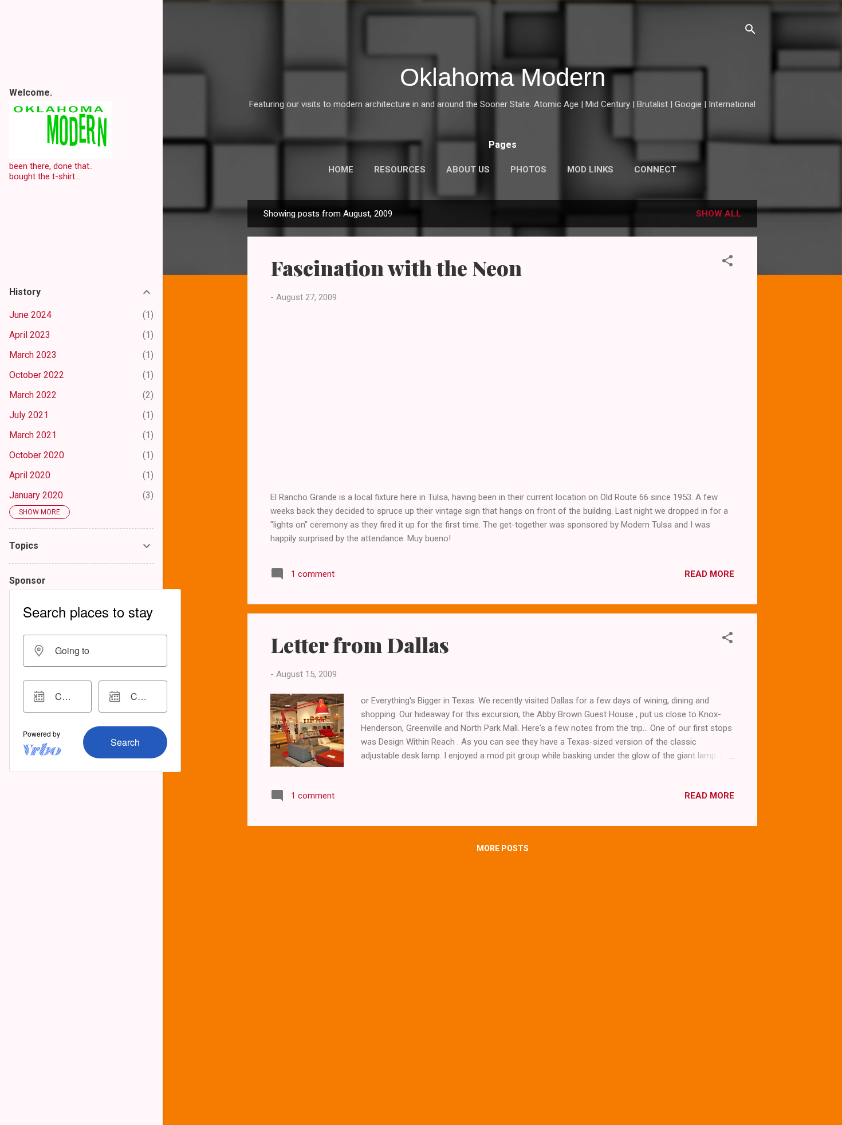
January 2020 (36, 495)
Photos (528, 169)
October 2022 (36, 374)
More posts (503, 848)
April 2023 (29, 334)
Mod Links (590, 169)
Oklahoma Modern (502, 77)
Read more (709, 574)
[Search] (750, 31)
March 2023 (33, 354)
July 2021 (29, 415)
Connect (655, 169)
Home (340, 169)
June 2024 (30, 314)
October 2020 (36, 455)
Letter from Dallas (359, 644)
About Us (468, 169)
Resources (400, 169)
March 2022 (33, 395)
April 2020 (29, 475)
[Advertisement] (502, 397)
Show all (718, 214)
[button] (727, 263)
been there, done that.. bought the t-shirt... (51, 171)
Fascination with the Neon (396, 267)
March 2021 (33, 435)
